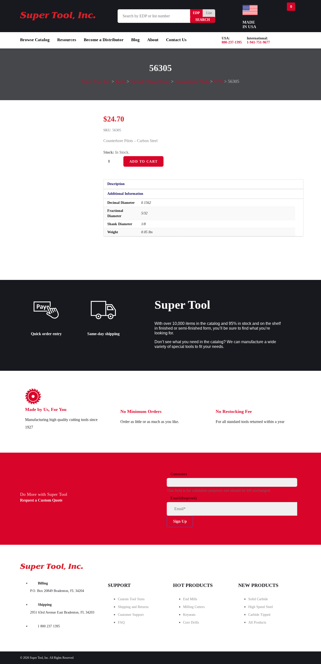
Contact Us (176, 39)
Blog (135, 39)
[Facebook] (232, 565)
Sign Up (180, 521)
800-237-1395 (232, 42)
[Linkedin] (288, 565)
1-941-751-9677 (258, 42)
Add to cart (143, 161)
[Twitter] (260, 565)
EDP (196, 13)
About (152, 39)
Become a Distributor (104, 39)
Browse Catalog (35, 39)
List (209, 13)
